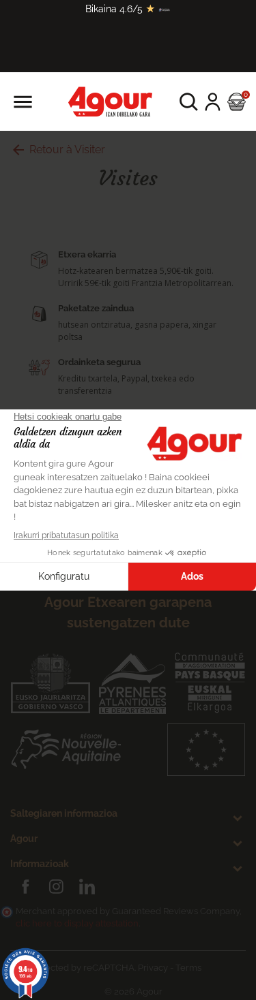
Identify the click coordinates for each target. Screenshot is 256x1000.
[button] (189, 102)
